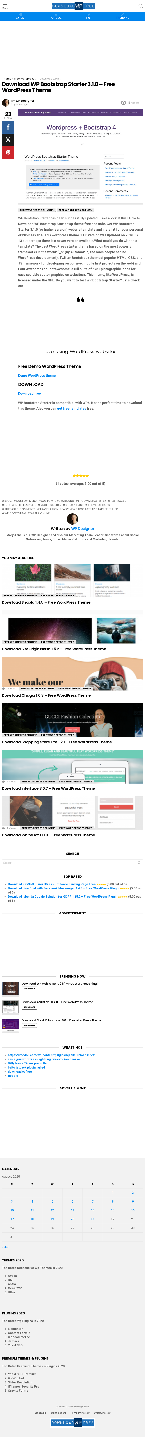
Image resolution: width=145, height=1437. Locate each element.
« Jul (5, 1247)
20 (72, 1219)
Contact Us (58, 1412)
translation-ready (54, 509)
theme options (99, 505)
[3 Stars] (80, 475)
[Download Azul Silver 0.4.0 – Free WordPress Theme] (10, 1007)
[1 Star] (74, 475)
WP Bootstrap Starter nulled (95, 509)
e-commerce (87, 501)
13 (72, 1210)
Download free (29, 393)
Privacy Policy (80, 1412)
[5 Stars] (87, 475)
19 (52, 1219)
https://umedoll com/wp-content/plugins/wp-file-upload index (51, 1055)
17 (12, 1219)
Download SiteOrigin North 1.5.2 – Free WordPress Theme (54, 649)
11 (32, 1210)
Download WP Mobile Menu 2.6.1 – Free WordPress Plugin (60, 984)
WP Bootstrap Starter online (27, 513)
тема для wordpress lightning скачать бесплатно (44, 1059)
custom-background (57, 501)
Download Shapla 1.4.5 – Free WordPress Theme (46, 602)
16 (133, 1210)
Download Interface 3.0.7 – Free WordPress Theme (48, 788)
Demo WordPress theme (37, 375)
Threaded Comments (20, 509)
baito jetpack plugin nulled (26, 1067)
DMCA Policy (102, 1412)
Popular (56, 17)
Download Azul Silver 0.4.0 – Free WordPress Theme (57, 1002)
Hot (89, 17)
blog (8, 501)
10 (12, 1210)
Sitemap (40, 1412)
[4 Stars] (84, 475)
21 (92, 1219)
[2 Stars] (77, 475)
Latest (21, 17)
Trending (122, 17)
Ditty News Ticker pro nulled (28, 1063)
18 (32, 1219)
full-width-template (20, 505)
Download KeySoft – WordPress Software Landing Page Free (52, 884)
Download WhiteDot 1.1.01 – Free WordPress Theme (48, 835)
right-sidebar (51, 505)
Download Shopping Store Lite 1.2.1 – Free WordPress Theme (57, 742)
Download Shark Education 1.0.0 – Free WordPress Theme (61, 1020)
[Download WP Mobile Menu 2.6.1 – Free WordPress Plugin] (10, 989)
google (13, 1076)
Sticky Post (75, 505)
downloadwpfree (20, 1071)
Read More (29, 988)
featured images (114, 501)
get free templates (71, 408)
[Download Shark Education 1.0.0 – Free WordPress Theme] (10, 1026)
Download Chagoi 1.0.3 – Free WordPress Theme (46, 695)
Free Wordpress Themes (57, 595)
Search (139, 863)
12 (52, 1210)
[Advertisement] (73, 48)
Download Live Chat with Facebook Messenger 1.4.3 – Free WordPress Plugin (63, 888)
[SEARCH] (141, 6)
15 (112, 1210)
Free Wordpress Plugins (20, 595)
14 (92, 1210)
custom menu (26, 501)
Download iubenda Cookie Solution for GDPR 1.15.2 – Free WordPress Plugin (62, 896)
